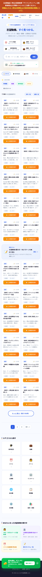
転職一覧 (36, 94)
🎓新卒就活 (16, 74)
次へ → (28, 427)
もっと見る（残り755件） (21, 413)
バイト (29, 84)
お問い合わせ (26, 569)
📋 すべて (6, 74)
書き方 (30, 16)
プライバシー (16, 569)
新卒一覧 (28, 94)
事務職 (5, 84)
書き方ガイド (7, 88)
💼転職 (26, 74)
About (37, 15)
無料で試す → (29, 563)
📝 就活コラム (22, 16)
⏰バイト (35, 74)
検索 (34, 57)
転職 (12, 84)
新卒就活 (20, 84)
